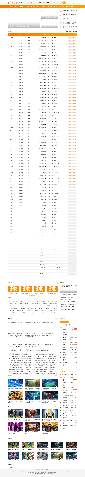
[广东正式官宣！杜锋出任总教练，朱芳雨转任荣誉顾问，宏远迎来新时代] (68, 286)
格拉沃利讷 (43, 312)
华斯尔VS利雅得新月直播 (31, 308)
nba (21, 301)
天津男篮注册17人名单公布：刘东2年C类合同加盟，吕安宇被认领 (22, 364)
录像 (34, 6)
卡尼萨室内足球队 (20, 310)
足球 (9, 301)
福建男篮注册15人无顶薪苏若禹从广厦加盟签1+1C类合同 (45, 362)
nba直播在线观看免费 (36, 303)
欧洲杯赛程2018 (20, 305)
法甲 (37, 2)
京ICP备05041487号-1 (44, 474)
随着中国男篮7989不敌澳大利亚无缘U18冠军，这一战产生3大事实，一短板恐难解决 (51, 353)
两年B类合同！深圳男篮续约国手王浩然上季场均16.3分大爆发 (72, 297)
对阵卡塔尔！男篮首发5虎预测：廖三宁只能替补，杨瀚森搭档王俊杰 (23, 360)
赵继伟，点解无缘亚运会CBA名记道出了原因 (43, 365)
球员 (57, 6)
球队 (51, 6)
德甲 (41, 2)
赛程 (22, 6)
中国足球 (10, 303)
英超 (25, 2)
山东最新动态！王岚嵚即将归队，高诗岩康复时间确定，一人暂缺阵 (47, 371)
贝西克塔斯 (47, 308)
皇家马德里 (38, 301)
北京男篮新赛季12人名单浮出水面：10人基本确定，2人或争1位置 (22, 367)
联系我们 (46, 469)
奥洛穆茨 (23, 312)
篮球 (17, 301)
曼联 (56, 301)
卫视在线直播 (49, 305)
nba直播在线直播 (11, 467)
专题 (68, 6)
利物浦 (44, 301)
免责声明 (42, 469)
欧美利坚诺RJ (11, 310)
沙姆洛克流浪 (54, 308)
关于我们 (38, 469)
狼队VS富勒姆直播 (41, 305)
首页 (11, 6)
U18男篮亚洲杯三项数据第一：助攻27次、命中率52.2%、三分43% (22, 369)
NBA (21, 2)
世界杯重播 (45, 303)
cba (15, 303)
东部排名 (66, 324)
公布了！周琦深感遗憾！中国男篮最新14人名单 (18, 373)
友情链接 (10, 464)
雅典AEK (36, 310)
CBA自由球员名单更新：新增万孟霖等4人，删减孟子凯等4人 (46, 369)
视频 (28, 6)
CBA (73, 321)
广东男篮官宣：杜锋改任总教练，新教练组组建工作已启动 (46, 373)
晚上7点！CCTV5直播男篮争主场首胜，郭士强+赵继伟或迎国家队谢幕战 (24, 362)
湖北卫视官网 (22, 308)
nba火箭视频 (28, 305)
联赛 (45, 6)
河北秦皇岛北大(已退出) (52, 310)
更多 (74, 6)
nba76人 (55, 305)
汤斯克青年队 (13, 312)
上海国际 (40, 308)
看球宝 (34, 305)
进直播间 (74, 37)
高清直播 (70, 37)
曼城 (52, 301)
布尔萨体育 (43, 310)
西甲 (33, 2)
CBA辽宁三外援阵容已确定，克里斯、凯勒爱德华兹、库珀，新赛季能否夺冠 (24, 354)
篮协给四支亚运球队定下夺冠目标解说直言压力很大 (44, 360)
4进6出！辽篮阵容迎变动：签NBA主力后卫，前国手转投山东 (21, 371)
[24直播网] (12, 3)
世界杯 (50, 2)
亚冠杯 (74, 3)
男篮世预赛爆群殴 (12, 305)
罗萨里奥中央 (29, 310)
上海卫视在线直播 (53, 303)
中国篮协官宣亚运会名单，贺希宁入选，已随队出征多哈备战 (46, 358)
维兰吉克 (32, 312)
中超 (46, 2)
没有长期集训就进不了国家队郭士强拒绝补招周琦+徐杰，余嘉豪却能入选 (49, 354)
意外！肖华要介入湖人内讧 (68, 18)
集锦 (39, 6)
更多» (56, 282)
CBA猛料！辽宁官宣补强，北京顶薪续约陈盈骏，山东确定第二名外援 (23, 358)
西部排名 (70, 324)
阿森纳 (29, 301)
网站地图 (38, 474)
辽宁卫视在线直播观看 (13, 308)
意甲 (29, 2)
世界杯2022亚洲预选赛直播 (24, 303)
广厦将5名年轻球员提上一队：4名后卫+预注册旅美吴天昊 (45, 367)
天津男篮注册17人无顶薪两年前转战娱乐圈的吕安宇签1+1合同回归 (47, 364)
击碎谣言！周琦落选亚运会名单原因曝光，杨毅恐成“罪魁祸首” (72, 309)
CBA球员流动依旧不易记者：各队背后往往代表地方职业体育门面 (22, 365)
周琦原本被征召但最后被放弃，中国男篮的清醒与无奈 (70, 302)
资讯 (16, 6)
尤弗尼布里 (53, 312)
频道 (63, 6)
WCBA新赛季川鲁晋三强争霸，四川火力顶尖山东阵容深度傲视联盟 (47, 356)
